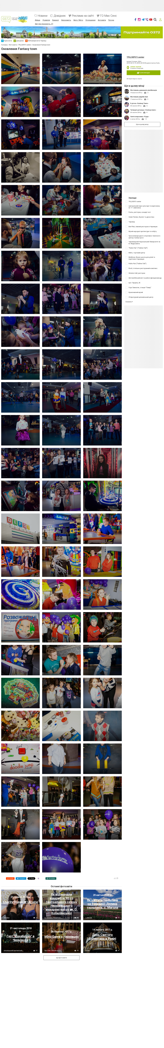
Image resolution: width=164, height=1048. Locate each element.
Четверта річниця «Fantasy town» (143, 110)
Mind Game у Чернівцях (61, 936)
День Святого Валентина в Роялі (102, 936)
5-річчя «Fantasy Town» (139, 103)
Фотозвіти (102, 20)
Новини (42, 15)
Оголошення (90, 20)
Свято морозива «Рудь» (139, 116)
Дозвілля (46, 20)
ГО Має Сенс (108, 15)
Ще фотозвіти (61, 958)
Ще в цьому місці (142, 124)
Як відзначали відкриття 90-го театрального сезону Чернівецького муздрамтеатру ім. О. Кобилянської (62, 904)
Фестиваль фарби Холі (139, 97)
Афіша (37, 20)
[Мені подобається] (115, 878)
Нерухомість (66, 20)
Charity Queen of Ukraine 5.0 (20, 904)
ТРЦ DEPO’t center (135, 57)
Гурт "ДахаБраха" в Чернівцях (20, 938)
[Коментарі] (117, 878)
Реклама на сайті (83, 15)
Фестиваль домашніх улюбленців (143, 90)
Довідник (60, 15)
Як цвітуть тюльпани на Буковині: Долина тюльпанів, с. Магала (102, 903)
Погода (111, 20)
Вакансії (55, 20)
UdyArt (88, 950)
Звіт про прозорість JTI (44, 24)
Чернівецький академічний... (13, 950)
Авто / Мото (78, 20)
